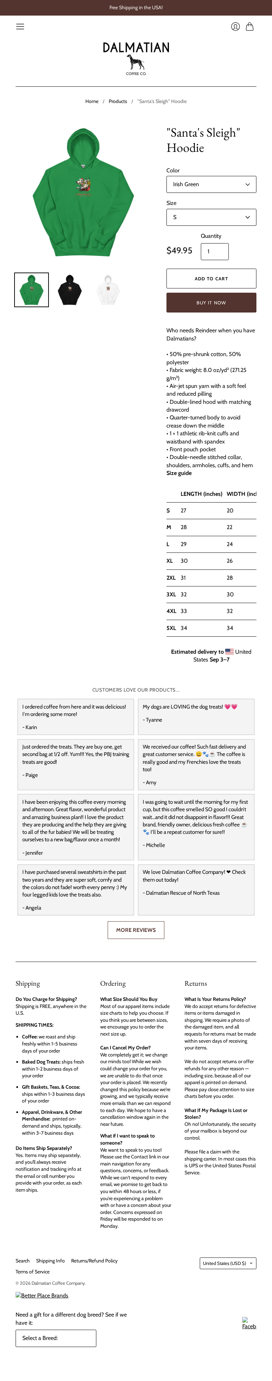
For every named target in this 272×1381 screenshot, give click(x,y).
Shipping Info (50, 1260)
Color (173, 170)
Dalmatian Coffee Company (58, 1283)
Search (23, 1260)
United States (224, 1263)
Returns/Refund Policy (94, 1260)
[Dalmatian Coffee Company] (136, 58)
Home (91, 101)
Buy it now (211, 302)
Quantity (211, 236)
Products (118, 101)
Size (171, 203)
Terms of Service (33, 1271)
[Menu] (20, 26)
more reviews (136, 930)
